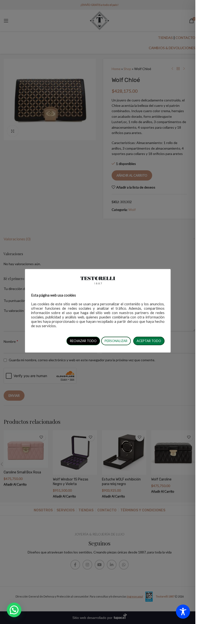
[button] (14, 610)
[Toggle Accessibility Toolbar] (183, 611)
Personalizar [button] (116, 341)
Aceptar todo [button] (149, 341)
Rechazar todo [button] (83, 341)
